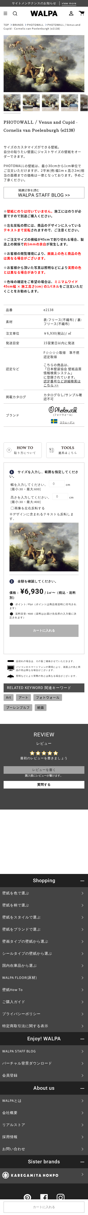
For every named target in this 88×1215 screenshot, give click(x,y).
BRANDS (18, 25)
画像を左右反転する (29, 508)
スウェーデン (67, 422)
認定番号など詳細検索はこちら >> (62, 383)
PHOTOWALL (35, 25)
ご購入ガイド (13, 1001)
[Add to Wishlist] (44, 644)
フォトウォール (48, 697)
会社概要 (10, 1112)
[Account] (71, 13)
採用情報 (10, 1136)
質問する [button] (44, 784)
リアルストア (13, 1124)
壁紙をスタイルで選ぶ (21, 917)
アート (23, 697)
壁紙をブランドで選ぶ (21, 929)
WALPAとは (12, 1100)
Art (8, 697)
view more (69, 3)
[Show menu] (7, 13)
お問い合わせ (13, 1149)
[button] (15, 13)
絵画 (40, 707)
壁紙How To (12, 989)
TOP (6, 25)
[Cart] (81, 13)
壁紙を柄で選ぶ (15, 905)
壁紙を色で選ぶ (15, 893)
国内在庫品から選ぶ (19, 965)
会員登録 (10, 1075)
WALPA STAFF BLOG (19, 1051)
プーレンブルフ (18, 707)
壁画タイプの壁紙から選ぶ (25, 941)
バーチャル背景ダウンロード (27, 1063)
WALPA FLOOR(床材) (19, 977)
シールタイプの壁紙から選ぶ (27, 953)
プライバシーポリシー (21, 1013)
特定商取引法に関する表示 (25, 1026)
